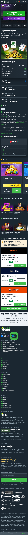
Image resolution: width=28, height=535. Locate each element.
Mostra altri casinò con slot (14, 308)
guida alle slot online (6, 133)
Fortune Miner (18, 213)
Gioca (16, 190)
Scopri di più (10, 533)
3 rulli (3, 109)
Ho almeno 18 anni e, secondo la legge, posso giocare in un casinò (13, 483)
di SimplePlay (7, 6)
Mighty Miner (17, 233)
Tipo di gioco (8, 87)
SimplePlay (4, 116)
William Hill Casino (8, 276)
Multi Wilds (7, 212)
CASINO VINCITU (7, 256)
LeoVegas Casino (7, 295)
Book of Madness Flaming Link (7, 233)
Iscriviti (14, 480)
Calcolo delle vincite (10, 100)
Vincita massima (9, 93)
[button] (25, 81)
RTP (6, 81)
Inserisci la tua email (7, 474)
